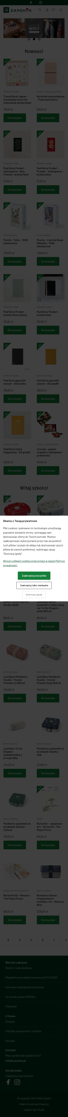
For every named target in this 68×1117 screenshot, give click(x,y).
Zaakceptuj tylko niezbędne (34, 585)
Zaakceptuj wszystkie (34, 575)
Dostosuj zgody (34, 594)
